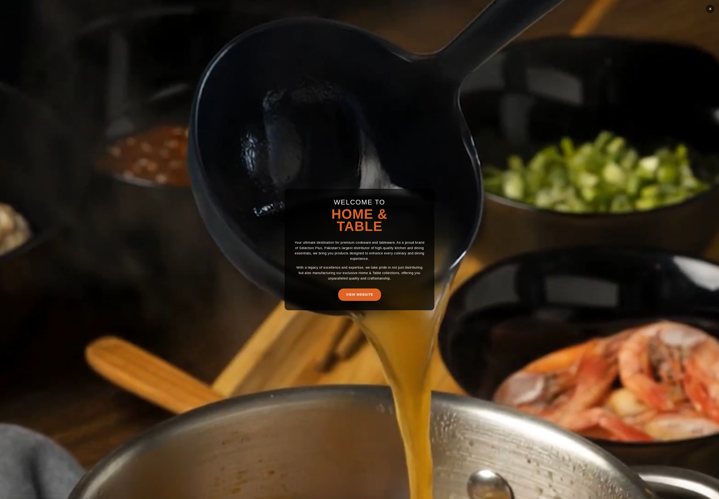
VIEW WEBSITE (359, 294)
